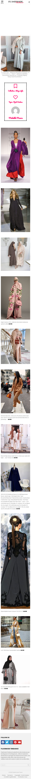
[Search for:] (15, 765)
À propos (10, 775)
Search (28, 765)
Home (4, 775)
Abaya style (19, 90)
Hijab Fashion (17, 102)
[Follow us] (29, 2)
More (10, 324)
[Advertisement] (15, 19)
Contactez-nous (22, 777)
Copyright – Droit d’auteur (22, 775)
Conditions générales (10, 777)
